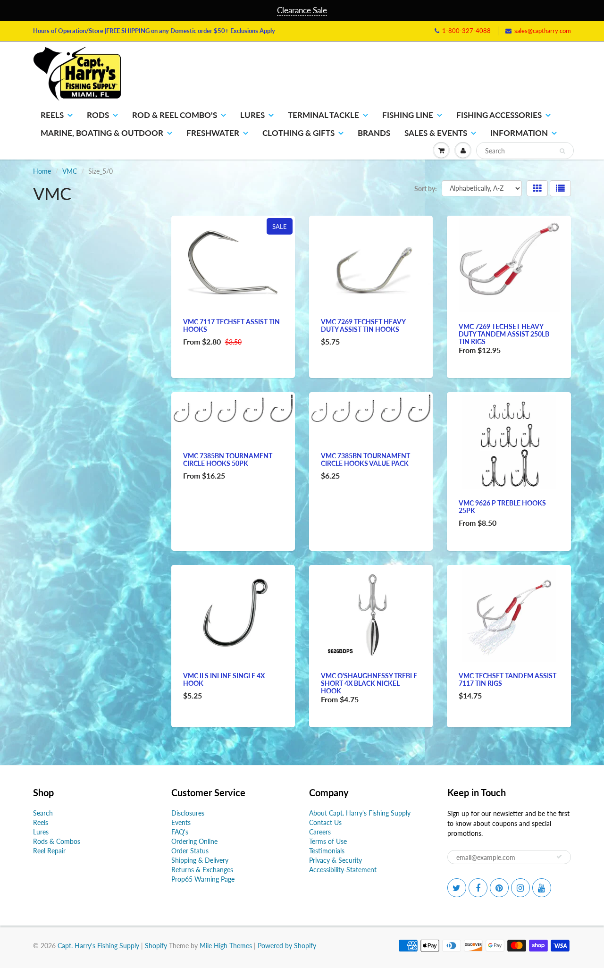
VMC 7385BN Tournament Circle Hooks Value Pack (365, 459)
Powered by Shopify (287, 946)
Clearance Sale (302, 10)
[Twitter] (456, 887)
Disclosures (187, 813)
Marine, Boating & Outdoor (102, 133)
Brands (374, 133)
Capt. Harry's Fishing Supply (98, 946)
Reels (52, 115)
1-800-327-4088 (466, 30)
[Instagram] (520, 887)
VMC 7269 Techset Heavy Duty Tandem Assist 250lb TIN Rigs (504, 333)
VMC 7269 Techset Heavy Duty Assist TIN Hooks (363, 325)
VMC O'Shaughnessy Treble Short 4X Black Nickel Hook (369, 683)
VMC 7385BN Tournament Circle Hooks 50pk (227, 459)
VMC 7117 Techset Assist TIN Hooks (231, 325)
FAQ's (179, 832)
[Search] (562, 151)
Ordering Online (194, 841)
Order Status (190, 851)
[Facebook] (478, 887)
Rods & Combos (56, 841)
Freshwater (212, 133)
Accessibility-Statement (343, 870)
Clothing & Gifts (298, 133)
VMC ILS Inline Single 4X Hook (224, 679)
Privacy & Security (335, 860)
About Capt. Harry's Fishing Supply (360, 813)
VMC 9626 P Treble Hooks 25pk (502, 506)
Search (43, 813)
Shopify (156, 946)
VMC (69, 171)
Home (42, 171)
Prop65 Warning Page (203, 879)
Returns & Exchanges (202, 870)
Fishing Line (407, 115)
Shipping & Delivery (199, 860)
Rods (98, 115)
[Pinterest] (499, 887)
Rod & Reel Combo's (174, 115)
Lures (252, 115)
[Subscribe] (559, 856)
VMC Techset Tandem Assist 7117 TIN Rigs (507, 679)
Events (181, 822)
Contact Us (325, 822)
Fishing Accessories (499, 115)
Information (519, 133)
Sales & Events (435, 133)
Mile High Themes (226, 946)
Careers (320, 832)
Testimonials (326, 851)
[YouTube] (541, 887)
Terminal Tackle (323, 115)
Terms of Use (328, 841)
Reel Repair (49, 851)
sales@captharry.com (542, 30)
